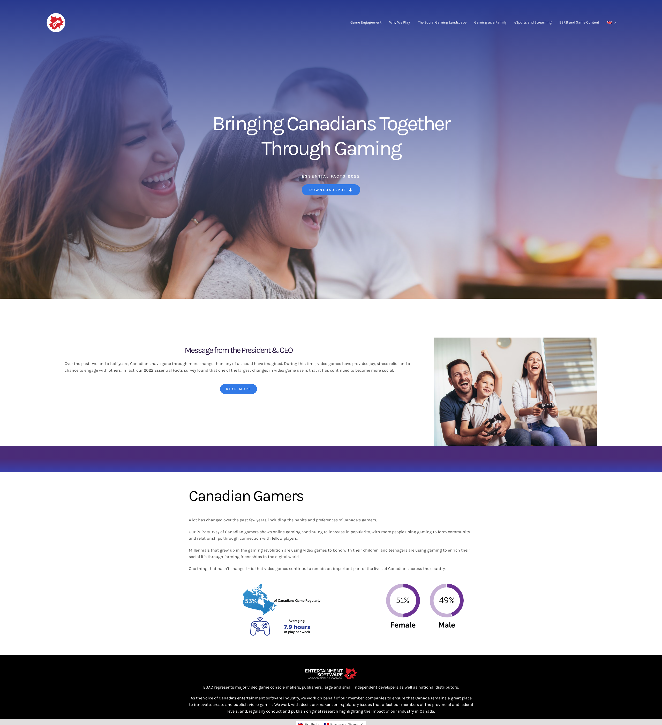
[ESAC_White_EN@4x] (331, 669)
